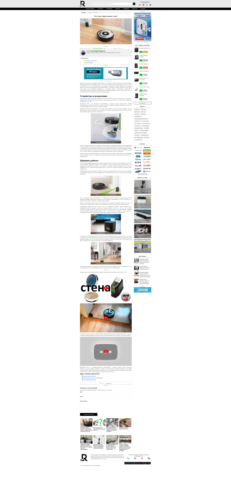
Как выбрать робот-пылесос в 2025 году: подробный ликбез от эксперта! (111, 429)
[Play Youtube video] (106, 288)
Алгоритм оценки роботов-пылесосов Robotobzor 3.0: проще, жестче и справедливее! (86, 447)
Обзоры (117, 8)
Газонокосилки (138, 139)
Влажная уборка (139, 128)
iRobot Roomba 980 (89, 335)
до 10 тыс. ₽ (137, 121)
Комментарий (84, 401)
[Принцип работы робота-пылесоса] (125, 426)
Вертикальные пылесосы (141, 118)
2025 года (143, 109)
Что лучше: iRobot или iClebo (89, 379)
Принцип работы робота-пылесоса (123, 428)
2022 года (137, 114)
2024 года (137, 111)
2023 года (143, 111)
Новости (134, 8)
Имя (81, 391)
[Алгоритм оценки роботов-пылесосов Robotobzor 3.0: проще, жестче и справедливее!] (86, 443)
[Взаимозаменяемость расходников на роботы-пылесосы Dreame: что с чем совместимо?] (112, 443)
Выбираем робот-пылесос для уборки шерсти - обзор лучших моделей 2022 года (86, 429)
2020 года (146, 137)
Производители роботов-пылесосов (88, 98)
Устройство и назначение (91, 60)
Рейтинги (109, 8)
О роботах (100, 8)
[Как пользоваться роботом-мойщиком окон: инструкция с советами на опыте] (99, 443)
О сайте (148, 463)
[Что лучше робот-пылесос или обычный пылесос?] (99, 426)
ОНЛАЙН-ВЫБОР (90, 8)
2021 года (143, 114)
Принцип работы (89, 62)
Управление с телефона (141, 132)
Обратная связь (129, 463)
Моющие (146, 128)
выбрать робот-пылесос (93, 163)
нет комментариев (109, 48)
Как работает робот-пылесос (89, 376)
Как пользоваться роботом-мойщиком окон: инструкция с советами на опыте (98, 446)
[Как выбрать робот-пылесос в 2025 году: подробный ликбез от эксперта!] (112, 426)
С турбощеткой (144, 135)
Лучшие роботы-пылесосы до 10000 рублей (93, 377)
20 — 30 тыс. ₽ (146, 123)
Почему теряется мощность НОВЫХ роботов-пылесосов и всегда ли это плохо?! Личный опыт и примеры (124, 447)
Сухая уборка (145, 125)
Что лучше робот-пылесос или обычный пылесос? (99, 429)
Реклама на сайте (140, 463)
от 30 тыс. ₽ (138, 125)
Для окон (137, 135)
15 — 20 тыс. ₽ (138, 123)
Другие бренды (142, 174)
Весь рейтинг (143, 103)
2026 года (137, 109)
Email (81, 396)
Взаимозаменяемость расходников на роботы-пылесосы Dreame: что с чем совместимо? (112, 447)
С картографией (144, 130)
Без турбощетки (139, 137)
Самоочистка (138, 116)
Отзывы (143, 8)
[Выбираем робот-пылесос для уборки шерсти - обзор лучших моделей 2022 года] (86, 426)
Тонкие (136, 130)
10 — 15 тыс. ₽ (145, 121)
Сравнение (126, 8)
